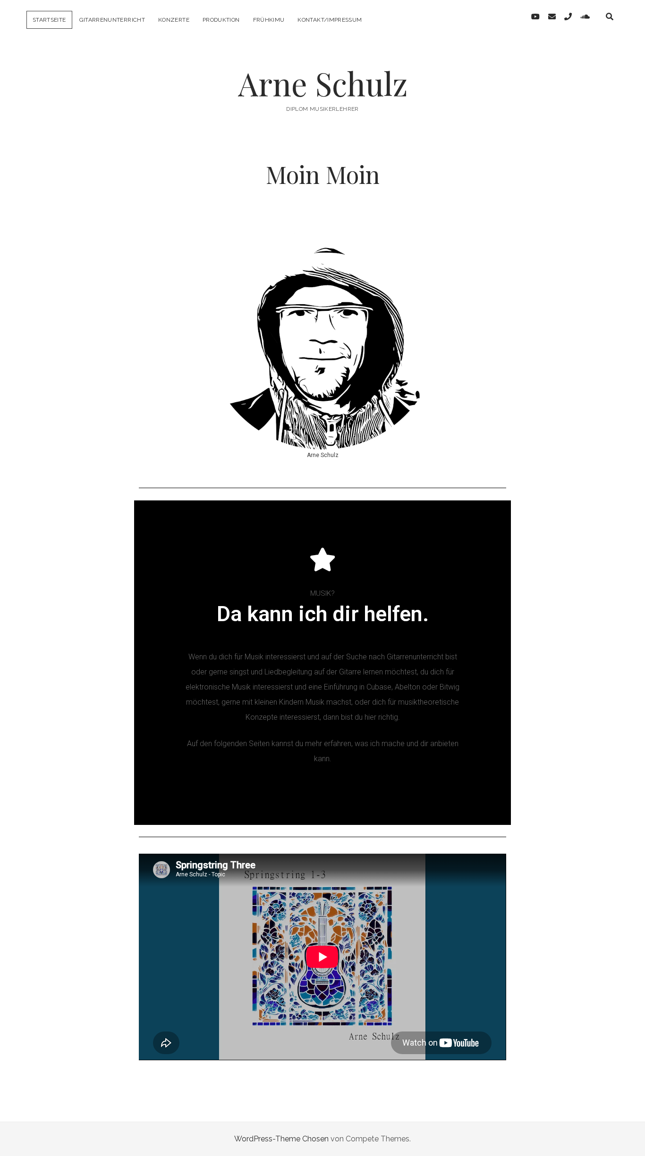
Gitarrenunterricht (112, 20)
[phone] (568, 16)
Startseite (49, 20)
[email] (552, 16)
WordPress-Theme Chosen (281, 1138)
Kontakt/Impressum (329, 20)
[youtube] (535, 16)
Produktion (221, 20)
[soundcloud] (585, 16)
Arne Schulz (322, 83)
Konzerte (173, 20)
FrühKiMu (269, 20)
